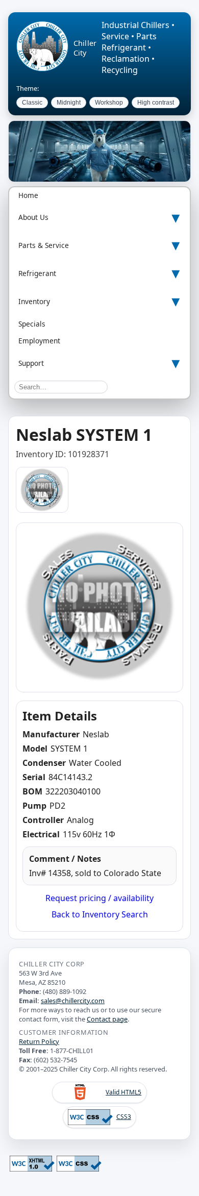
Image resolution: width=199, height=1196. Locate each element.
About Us (33, 217)
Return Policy (39, 1041)
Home (28, 195)
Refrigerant (37, 273)
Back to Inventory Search (100, 914)
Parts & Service (43, 245)
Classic (32, 102)
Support (31, 363)
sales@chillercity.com (73, 1000)
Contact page (107, 1019)
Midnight (69, 102)
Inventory (34, 301)
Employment (39, 340)
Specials (31, 324)
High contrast (155, 102)
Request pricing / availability (99, 898)
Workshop (109, 102)
